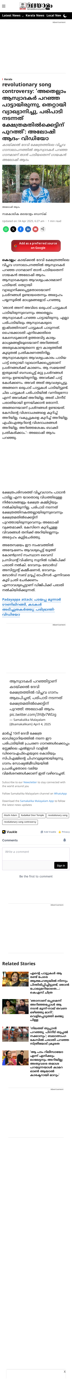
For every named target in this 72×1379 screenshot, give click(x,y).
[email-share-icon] (35, 231)
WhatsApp (60, 793)
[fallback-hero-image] (15, 979)
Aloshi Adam (10, 815)
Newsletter (30, 782)
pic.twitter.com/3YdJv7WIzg (33, 715)
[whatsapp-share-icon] (6, 231)
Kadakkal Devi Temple (32, 815)
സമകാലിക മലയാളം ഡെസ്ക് (24, 214)
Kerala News (35, 16)
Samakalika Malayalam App (37, 801)
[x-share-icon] (13, 231)
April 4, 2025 (42, 724)
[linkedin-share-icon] (28, 231)
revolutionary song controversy (20, 822)
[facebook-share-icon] (21, 231)
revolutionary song (57, 815)
